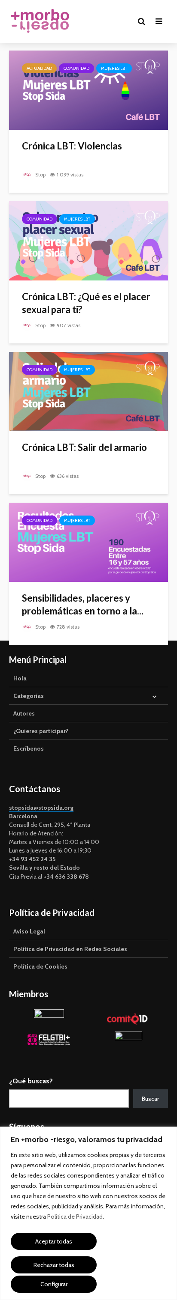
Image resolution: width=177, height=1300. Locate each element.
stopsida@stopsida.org (41, 807)
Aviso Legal (29, 931)
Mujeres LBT (114, 68)
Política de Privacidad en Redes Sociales (70, 949)
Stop (40, 174)
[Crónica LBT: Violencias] (88, 89)
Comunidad (76, 68)
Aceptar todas (53, 1241)
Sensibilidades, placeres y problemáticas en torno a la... (82, 604)
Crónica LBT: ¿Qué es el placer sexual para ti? (86, 303)
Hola (20, 678)
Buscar (150, 1099)
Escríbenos (28, 748)
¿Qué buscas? (31, 1081)
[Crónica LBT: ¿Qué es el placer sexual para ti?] (88, 240)
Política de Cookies (40, 966)
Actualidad (39, 68)
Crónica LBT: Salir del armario (84, 447)
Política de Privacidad (75, 1216)
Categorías (28, 696)
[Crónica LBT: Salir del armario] (88, 391)
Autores (24, 713)
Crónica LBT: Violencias (72, 146)
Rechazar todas (54, 1265)
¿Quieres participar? (40, 731)
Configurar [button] (53, 1284)
